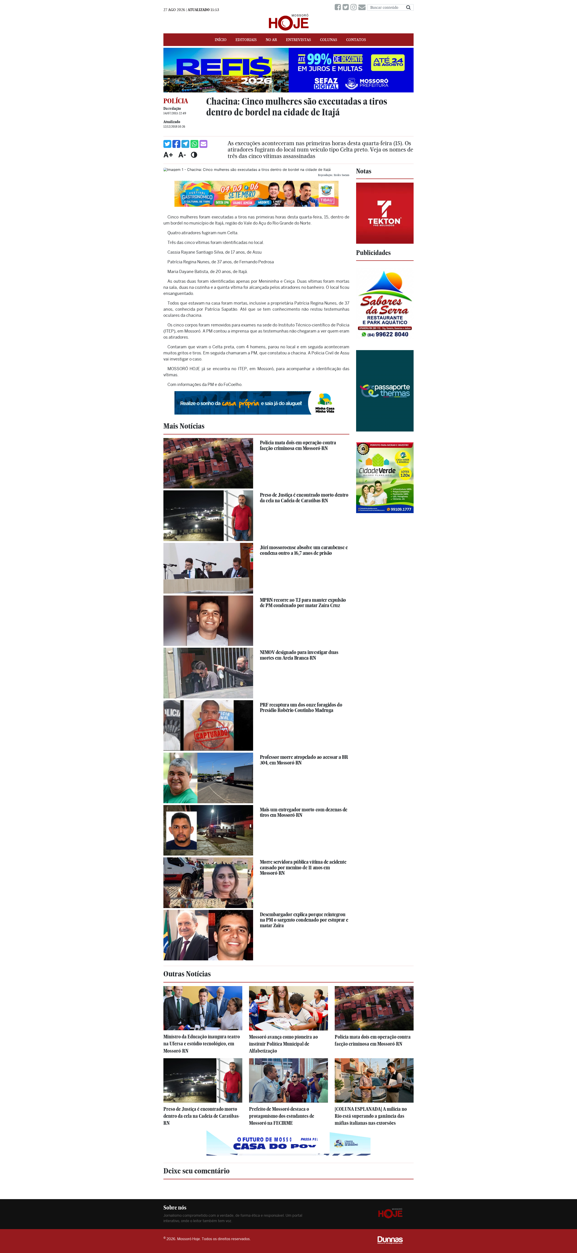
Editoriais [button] (246, 39)
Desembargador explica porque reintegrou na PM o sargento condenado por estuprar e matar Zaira (304, 920)
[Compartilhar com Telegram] (185, 144)
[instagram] (354, 7)
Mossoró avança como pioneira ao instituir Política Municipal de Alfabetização (283, 1044)
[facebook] (339, 7)
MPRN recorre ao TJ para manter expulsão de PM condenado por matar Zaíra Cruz (303, 603)
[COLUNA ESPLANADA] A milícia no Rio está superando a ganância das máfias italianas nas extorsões (371, 1116)
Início (221, 39)
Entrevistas (298, 39)
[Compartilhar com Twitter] (167, 144)
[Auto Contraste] (194, 154)
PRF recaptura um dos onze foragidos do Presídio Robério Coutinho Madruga (301, 708)
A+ (168, 154)
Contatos (356, 39)
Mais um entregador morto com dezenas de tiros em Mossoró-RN (303, 812)
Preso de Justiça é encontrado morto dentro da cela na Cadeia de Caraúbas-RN (304, 498)
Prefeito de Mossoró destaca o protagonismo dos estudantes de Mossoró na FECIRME (281, 1116)
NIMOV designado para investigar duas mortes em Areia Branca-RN (299, 655)
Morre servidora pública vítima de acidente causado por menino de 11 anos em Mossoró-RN (303, 867)
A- (182, 154)
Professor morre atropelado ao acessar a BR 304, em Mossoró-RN (304, 760)
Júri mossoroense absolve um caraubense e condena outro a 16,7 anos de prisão (304, 550)
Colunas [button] (328, 39)
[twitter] (346, 7)
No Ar (271, 39)
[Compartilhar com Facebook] (176, 144)
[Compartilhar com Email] (203, 144)
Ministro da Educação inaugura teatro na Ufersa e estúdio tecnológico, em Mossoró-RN (201, 1043)
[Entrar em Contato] (362, 7)
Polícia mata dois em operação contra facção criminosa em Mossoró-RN (298, 445)
